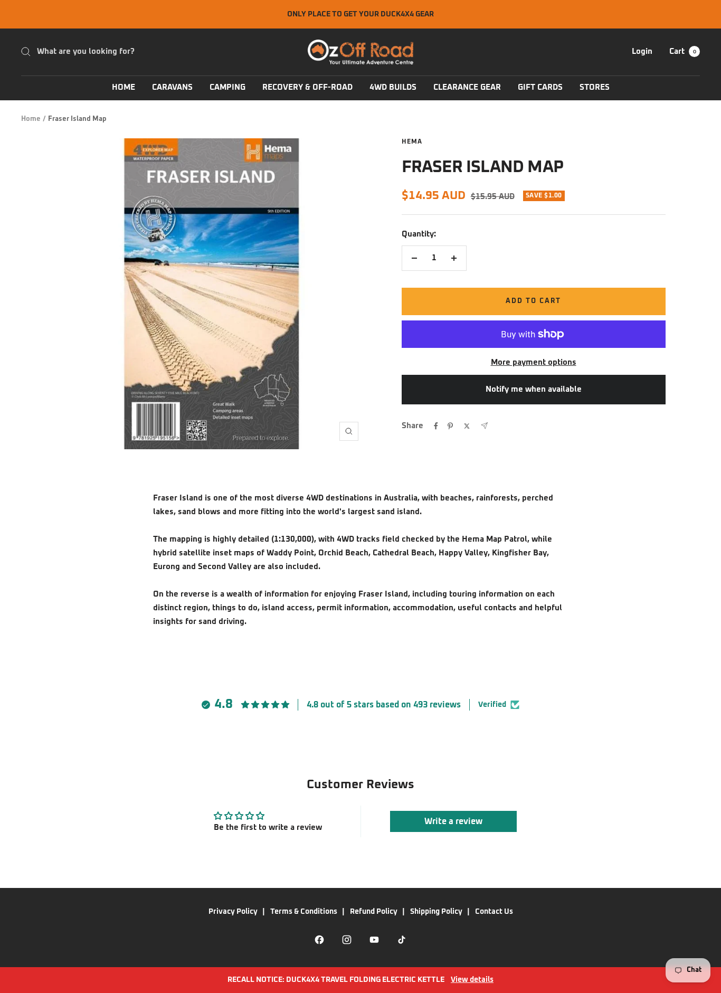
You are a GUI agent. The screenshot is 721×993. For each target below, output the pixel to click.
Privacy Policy (233, 911)
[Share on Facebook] (436, 426)
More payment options (533, 362)
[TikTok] (401, 939)
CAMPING (227, 87)
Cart (682, 51)
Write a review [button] (453, 821)
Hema (412, 142)
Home (31, 119)
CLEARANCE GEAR (467, 87)
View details (472, 979)
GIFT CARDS (540, 87)
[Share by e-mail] (484, 425)
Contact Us (494, 911)
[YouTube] (374, 939)
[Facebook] (319, 939)
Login (642, 51)
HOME (123, 87)
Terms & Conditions (303, 911)
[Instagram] (346, 939)
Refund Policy (373, 911)
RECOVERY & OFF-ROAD (307, 87)
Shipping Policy (436, 911)
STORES (595, 87)
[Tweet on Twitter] (466, 426)
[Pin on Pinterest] (450, 426)
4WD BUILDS (392, 87)
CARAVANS (172, 87)
